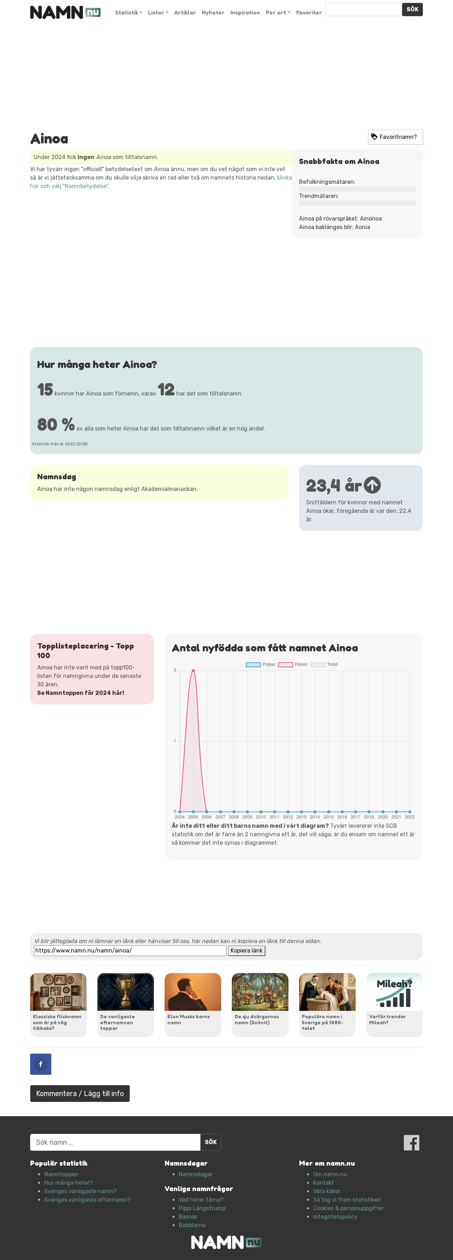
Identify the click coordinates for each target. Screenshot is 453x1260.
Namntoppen (61, 1174)
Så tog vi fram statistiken (347, 1199)
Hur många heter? (68, 1182)
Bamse (188, 1216)
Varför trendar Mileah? (387, 1019)
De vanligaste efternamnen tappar (117, 1022)
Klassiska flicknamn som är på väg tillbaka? (57, 1022)
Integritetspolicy (335, 1216)
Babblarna (192, 1225)
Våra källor (326, 1191)
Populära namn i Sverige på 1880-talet (322, 1022)
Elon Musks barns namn (188, 1019)
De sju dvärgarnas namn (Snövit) (257, 1019)
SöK (412, 9)
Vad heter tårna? (201, 1199)
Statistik (126, 12)
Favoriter (309, 12)
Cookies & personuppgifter (348, 1208)
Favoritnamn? (398, 137)
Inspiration (245, 12)
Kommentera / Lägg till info (80, 1093)
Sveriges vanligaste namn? (80, 1191)
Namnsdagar (196, 1174)
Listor (156, 12)
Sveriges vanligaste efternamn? (87, 1199)
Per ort (276, 12)
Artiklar (185, 12)
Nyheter (213, 12)
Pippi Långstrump (202, 1208)
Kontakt (323, 1182)
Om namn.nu (330, 1174)
